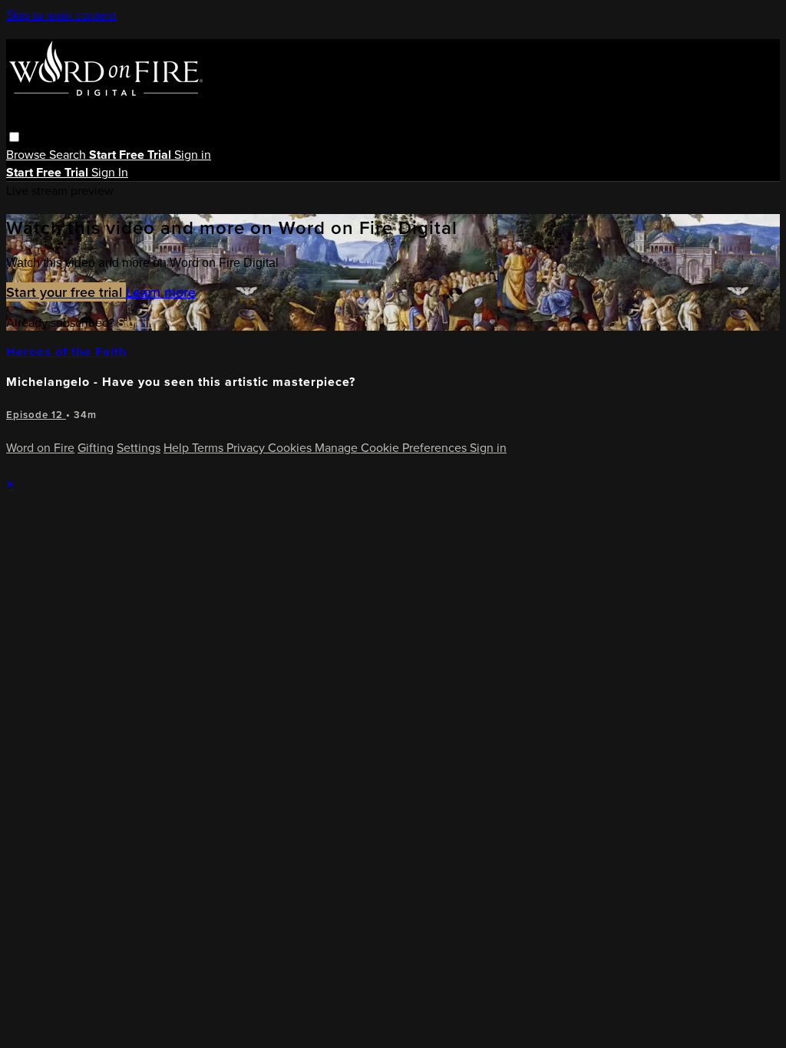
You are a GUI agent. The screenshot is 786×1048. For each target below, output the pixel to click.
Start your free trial (66, 292)
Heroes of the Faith (66, 352)
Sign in (192, 154)
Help (177, 447)
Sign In (109, 171)
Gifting (96, 447)
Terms (209, 447)
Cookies (291, 447)
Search (69, 154)
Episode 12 (36, 414)
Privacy (247, 447)
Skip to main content (61, 14)
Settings (138, 447)
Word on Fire (40, 447)
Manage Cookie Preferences (392, 447)
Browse (27, 154)
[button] (14, 137)
